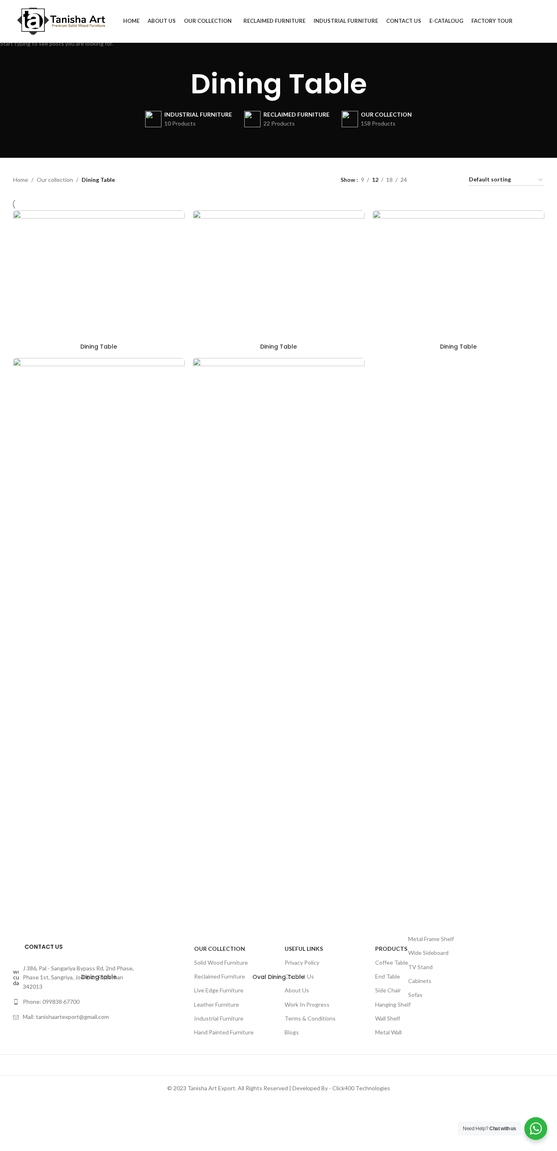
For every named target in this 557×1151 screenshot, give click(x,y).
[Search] (541, 21)
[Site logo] (64, 20)
